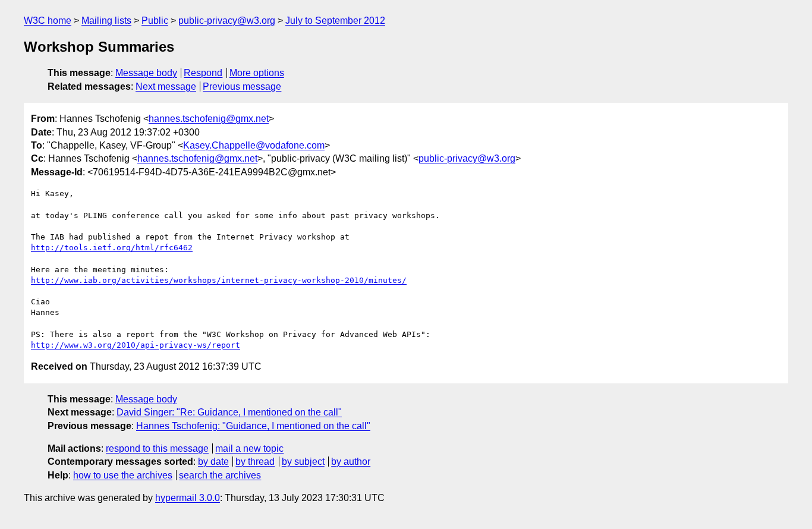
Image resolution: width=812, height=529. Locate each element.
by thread (255, 461)
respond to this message (157, 448)
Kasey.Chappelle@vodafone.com (254, 145)
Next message (166, 86)
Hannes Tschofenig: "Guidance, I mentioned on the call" (253, 426)
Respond (203, 73)
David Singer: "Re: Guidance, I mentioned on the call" (229, 412)
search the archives (220, 475)
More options (256, 73)
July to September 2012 (335, 20)
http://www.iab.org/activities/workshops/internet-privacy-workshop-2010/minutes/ (219, 280)
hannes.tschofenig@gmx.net (209, 119)
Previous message (242, 86)
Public (154, 20)
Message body (146, 73)
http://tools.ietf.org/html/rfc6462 (112, 247)
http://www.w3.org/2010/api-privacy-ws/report (135, 345)
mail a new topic (249, 448)
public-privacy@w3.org (226, 20)
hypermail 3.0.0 (187, 498)
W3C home (47, 20)
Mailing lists (106, 20)
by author (350, 461)
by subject (303, 461)
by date (213, 461)
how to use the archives (122, 475)
